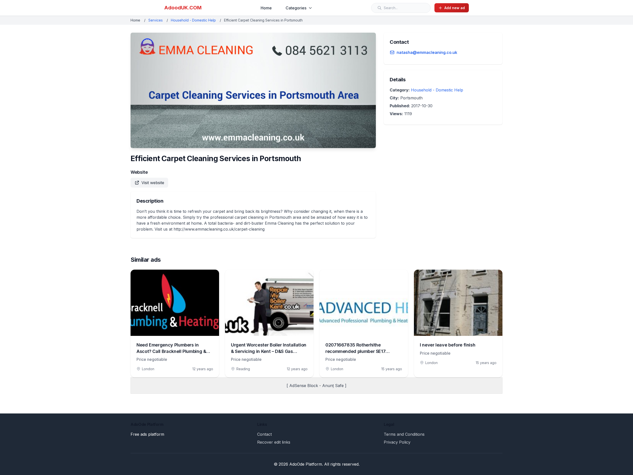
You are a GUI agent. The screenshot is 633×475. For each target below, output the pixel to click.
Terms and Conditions (404, 434)
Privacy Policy (397, 442)
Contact (264, 434)
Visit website (152, 182)
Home (266, 7)
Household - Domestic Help (193, 20)
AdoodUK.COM (183, 8)
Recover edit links (273, 442)
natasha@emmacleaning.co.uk (427, 52)
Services (155, 20)
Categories (296, 7)
